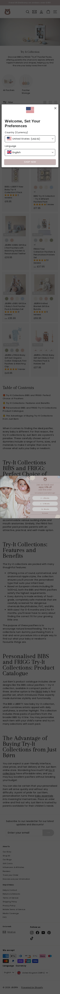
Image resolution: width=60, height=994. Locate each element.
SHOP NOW (30, 162)
